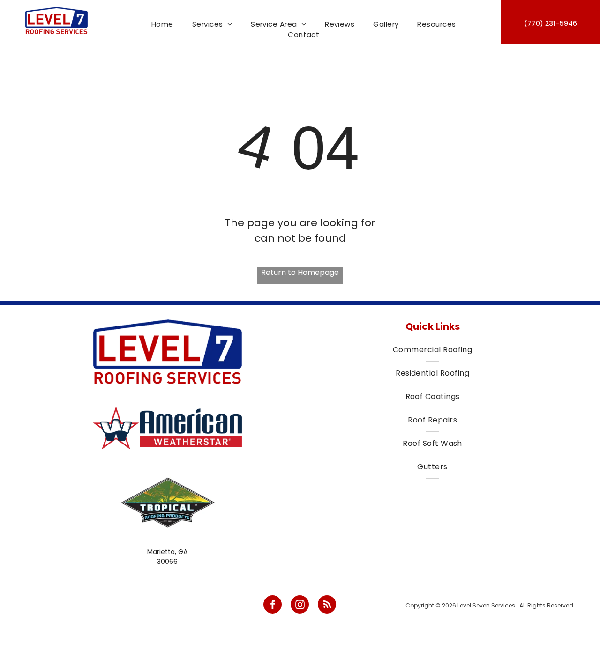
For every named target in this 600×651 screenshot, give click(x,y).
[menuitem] (162, 24)
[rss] (327, 605)
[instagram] (300, 605)
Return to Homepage (300, 272)
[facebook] (272, 605)
